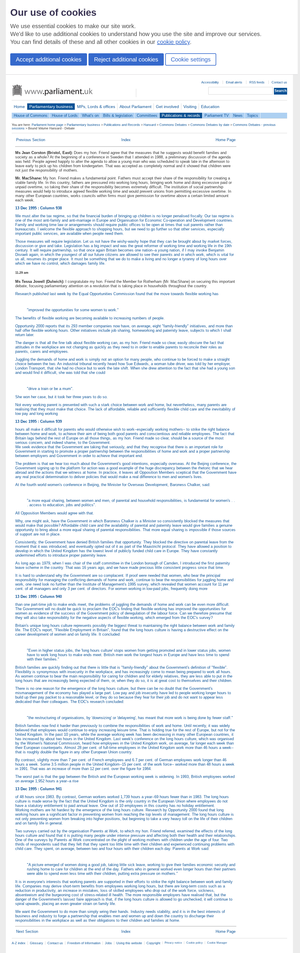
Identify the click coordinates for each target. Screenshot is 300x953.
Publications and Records (122, 124)
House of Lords (65, 115)
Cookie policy (194, 942)
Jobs (108, 943)
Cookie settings (191, 59)
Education (210, 106)
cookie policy (173, 42)
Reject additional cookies (126, 59)
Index (126, 140)
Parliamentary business (51, 106)
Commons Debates (173, 124)
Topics (252, 115)
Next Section (27, 931)
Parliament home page (47, 124)
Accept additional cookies (48, 59)
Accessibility (210, 82)
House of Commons (30, 115)
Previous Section (30, 140)
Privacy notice (173, 942)
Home (19, 106)
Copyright (153, 943)
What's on (90, 115)
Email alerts (234, 82)
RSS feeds (257, 82)
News (238, 115)
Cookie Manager (217, 942)
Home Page (226, 140)
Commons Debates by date (209, 124)
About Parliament (135, 106)
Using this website (129, 943)
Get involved (167, 106)
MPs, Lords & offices (96, 106)
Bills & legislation (117, 115)
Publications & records (181, 115)
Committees (147, 115)
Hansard (150, 124)
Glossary (36, 943)
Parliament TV (216, 115)
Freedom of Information (83, 943)
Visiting (190, 106)
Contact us (279, 82)
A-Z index (18, 943)
